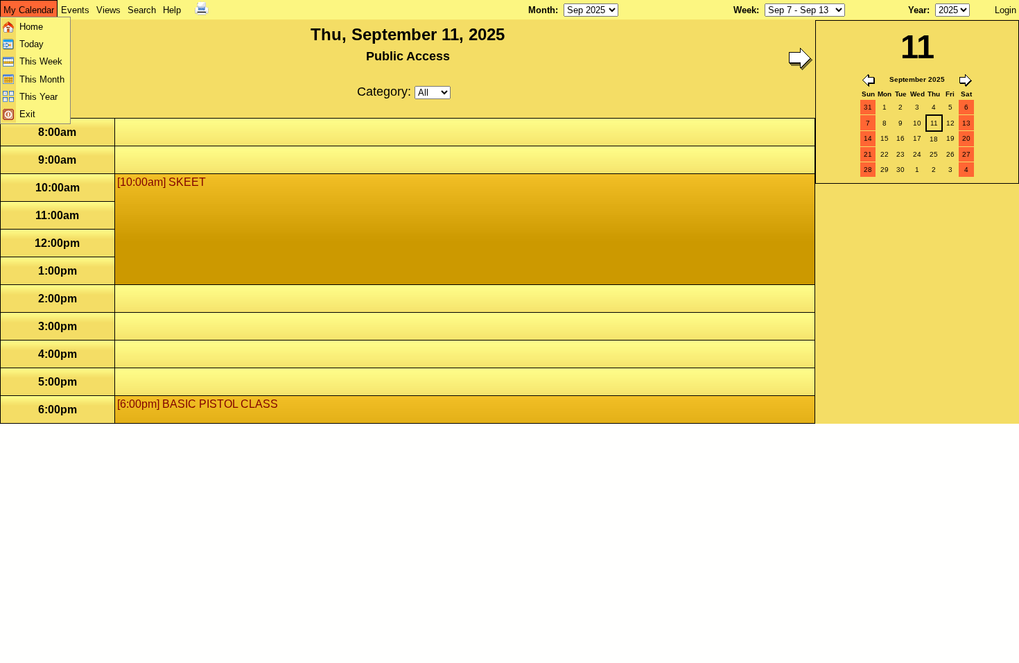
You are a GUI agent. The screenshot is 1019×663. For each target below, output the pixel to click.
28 (868, 169)
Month (541, 10)
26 (950, 154)
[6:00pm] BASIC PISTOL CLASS (197, 404)
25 (934, 154)
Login (1005, 10)
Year (917, 10)
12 (950, 123)
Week (744, 10)
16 (900, 138)
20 (966, 138)
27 (966, 154)
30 (900, 169)
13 (966, 123)
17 (917, 138)
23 (900, 154)
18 (934, 139)
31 (868, 107)
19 (950, 138)
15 (884, 138)
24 (917, 154)
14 (868, 138)
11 (934, 123)
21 (868, 154)
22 (884, 154)
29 (884, 169)
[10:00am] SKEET (161, 182)
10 (917, 123)
